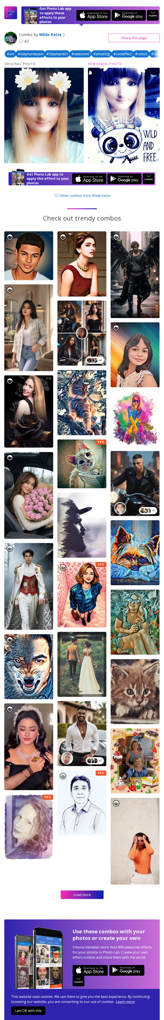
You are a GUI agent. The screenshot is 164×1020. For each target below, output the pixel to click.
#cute (156, 54)
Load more (82, 894)
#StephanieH (57, 54)
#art (10, 54)
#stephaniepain (30, 54)
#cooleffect (122, 54)
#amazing (101, 54)
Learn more (125, 1001)
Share (134, 38)
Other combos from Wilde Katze (84, 195)
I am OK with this (28, 1010)
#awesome (80, 54)
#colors (141, 54)
